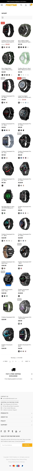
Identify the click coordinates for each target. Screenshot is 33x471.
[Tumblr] (12, 431)
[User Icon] (26, 5)
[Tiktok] (20, 431)
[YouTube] (16, 431)
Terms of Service (20, 461)
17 (22, 361)
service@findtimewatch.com (10, 398)
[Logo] (11, 5)
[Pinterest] (8, 431)
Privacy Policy (11, 461)
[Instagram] (4, 431)
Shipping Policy (15, 459)
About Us (8, 459)
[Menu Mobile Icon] (2, 5)
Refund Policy (23, 459)
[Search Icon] (21, 5)
